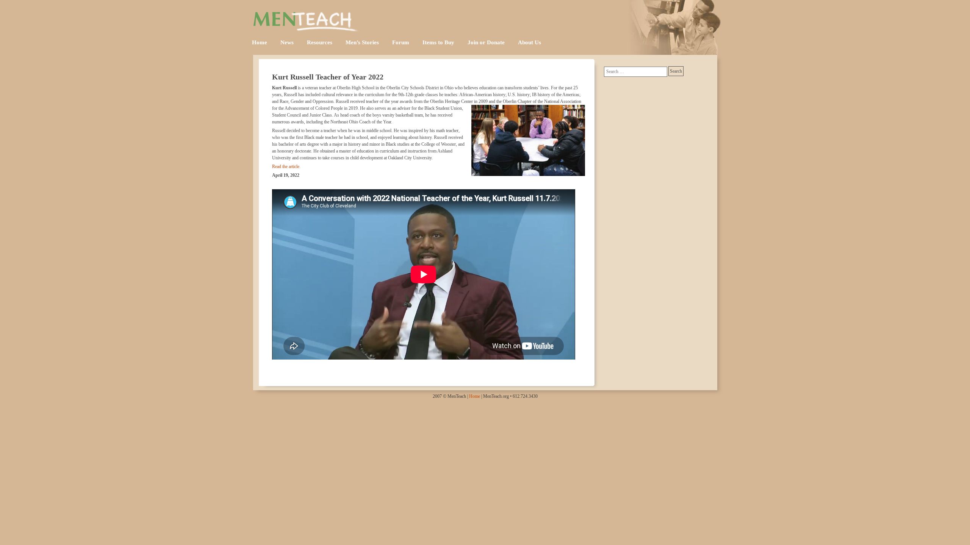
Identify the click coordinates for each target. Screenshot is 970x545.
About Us (529, 42)
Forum (400, 42)
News (287, 42)
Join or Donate (486, 42)
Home (259, 42)
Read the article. (286, 166)
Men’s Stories (362, 42)
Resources (319, 42)
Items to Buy (438, 42)
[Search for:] (635, 72)
